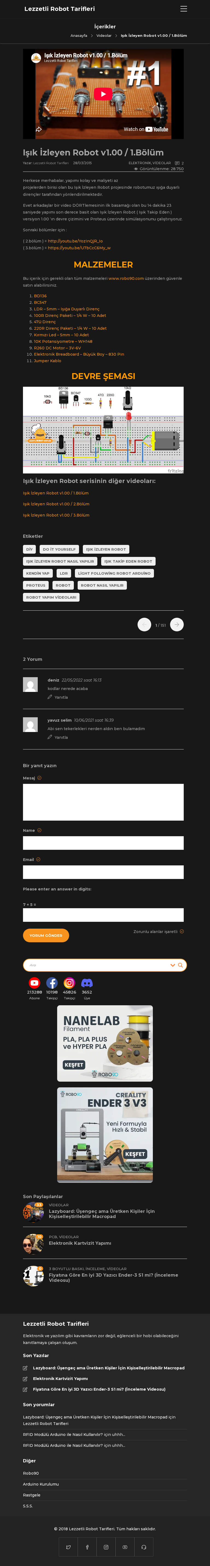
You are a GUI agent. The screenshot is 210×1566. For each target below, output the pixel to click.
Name (29, 830)
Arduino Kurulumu (41, 1484)
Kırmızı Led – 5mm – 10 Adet (61, 334)
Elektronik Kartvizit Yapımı (60, 1378)
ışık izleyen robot (106, 549)
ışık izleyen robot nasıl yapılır (60, 561)
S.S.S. (28, 1506)
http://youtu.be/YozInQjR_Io (75, 241)
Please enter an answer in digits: (57, 889)
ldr (64, 573)
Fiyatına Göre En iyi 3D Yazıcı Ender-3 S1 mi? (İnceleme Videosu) (99, 1389)
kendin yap (37, 573)
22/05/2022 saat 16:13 (81, 680)
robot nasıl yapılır (102, 585)
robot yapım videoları (51, 597)
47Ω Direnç (45, 321)
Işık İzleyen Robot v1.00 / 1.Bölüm (56, 493)
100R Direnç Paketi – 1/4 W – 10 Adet (70, 315)
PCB (53, 1237)
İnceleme (95, 1269)
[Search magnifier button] (180, 965)
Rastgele (31, 1495)
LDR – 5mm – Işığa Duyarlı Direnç (67, 309)
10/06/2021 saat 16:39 (94, 720)
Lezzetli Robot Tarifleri (51, 163)
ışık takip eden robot (128, 561)
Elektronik (140, 163)
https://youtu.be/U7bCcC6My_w (79, 247)
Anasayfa (79, 35)
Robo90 (31, 1473)
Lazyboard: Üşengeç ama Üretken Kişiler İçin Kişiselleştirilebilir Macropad (109, 1368)
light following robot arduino (114, 573)
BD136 (40, 295)
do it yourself (59, 549)
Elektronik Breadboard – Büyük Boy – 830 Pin (79, 354)
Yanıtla (61, 697)
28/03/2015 (82, 163)
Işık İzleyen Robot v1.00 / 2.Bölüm (56, 504)
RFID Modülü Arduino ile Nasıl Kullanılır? (63, 1434)
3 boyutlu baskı (66, 1269)
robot (63, 585)
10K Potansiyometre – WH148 (63, 341)
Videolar (104, 35)
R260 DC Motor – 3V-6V (57, 348)
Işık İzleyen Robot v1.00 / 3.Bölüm (56, 515)
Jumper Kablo (47, 360)
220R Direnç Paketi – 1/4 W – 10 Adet (70, 328)
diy (29, 549)
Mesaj (29, 778)
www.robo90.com (126, 278)
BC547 (40, 302)
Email (29, 859)
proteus (35, 585)
